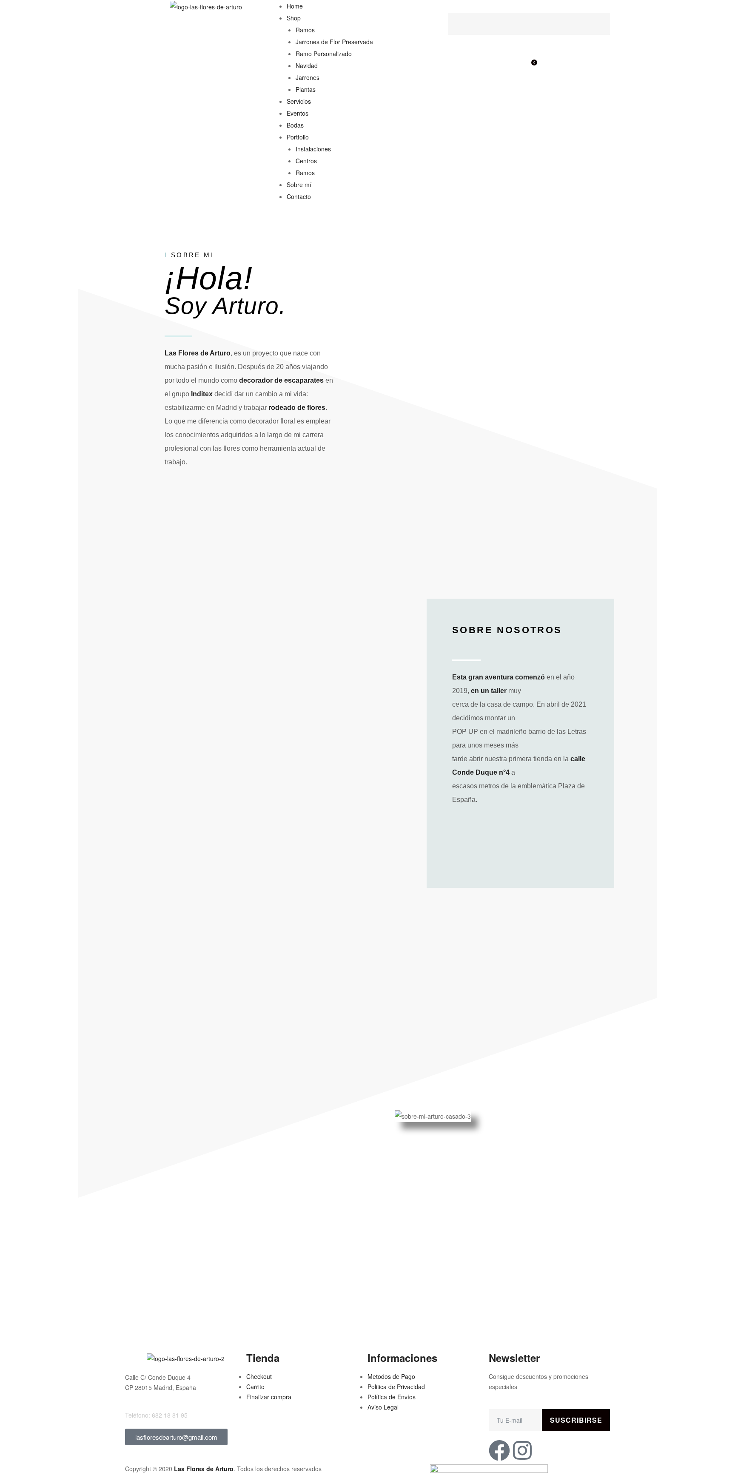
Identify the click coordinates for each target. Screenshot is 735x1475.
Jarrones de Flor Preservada (334, 41)
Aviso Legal (383, 1407)
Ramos (305, 30)
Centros (306, 160)
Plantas (306, 89)
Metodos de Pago (391, 1376)
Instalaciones (313, 149)
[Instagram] (522, 1450)
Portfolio (298, 137)
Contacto (299, 196)
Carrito (255, 1386)
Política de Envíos (392, 1397)
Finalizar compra (268, 1397)
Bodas (295, 125)
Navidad (307, 65)
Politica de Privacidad (396, 1386)
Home (295, 6)
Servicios (299, 101)
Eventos (297, 113)
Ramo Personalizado (324, 53)
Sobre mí (299, 184)
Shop (294, 18)
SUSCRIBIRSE (576, 1420)
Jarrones (307, 77)
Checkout (259, 1376)
